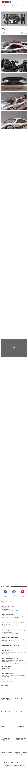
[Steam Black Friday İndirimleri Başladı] (21, 719)
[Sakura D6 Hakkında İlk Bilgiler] (7, 719)
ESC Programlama (6, 666)
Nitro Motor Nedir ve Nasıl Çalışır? (10, 658)
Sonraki (23, 32)
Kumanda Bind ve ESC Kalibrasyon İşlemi (12, 629)
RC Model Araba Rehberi (8, 614)
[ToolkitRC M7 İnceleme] (7, 747)
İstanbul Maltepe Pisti (7, 650)
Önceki (4, 32)
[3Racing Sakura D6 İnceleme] (7, 706)
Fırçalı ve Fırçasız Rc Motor (9, 621)
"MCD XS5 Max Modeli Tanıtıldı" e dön (12, 9)
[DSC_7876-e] (14, 44)
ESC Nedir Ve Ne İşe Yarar (8, 606)
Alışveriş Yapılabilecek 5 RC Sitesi (10, 645)
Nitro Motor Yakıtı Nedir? (8, 673)
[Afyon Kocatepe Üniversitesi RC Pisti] (7, 693)
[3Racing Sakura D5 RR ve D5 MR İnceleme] (21, 732)
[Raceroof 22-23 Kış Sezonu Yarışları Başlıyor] (7, 732)
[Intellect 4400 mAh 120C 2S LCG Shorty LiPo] (21, 747)
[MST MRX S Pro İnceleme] (21, 693)
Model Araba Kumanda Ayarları (10, 637)
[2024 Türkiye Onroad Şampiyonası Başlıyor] (21, 706)
